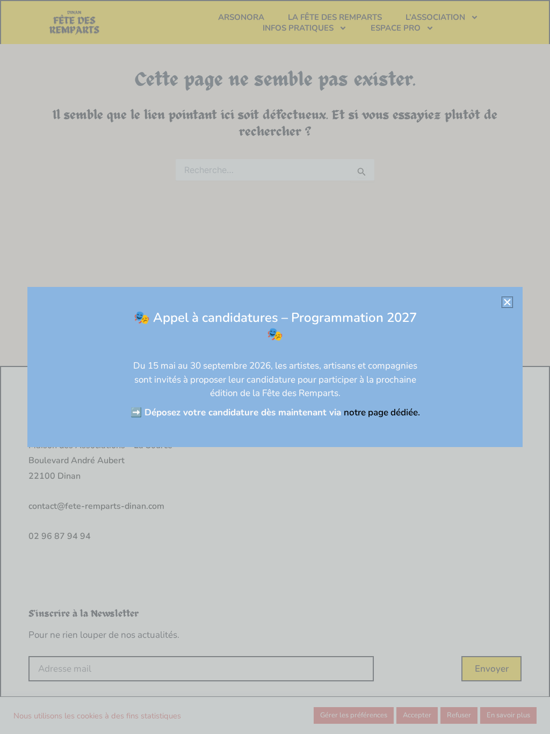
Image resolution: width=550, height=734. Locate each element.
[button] (507, 302)
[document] (275, 367)
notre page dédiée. (382, 412)
